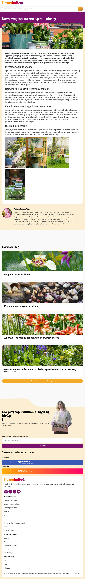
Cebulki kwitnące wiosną (12, 500)
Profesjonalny (9, 530)
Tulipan (6, 538)
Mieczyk (7, 568)
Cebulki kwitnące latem (12, 504)
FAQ (5, 527)
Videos (6, 511)
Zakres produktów (10, 508)
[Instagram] (14, 492)
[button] (81, 3)
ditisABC (78, 574)
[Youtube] (19, 492)
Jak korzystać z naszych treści (14, 523)
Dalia (6, 561)
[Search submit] (80, 9)
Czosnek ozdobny (10, 545)
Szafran (6, 549)
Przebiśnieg (8, 553)
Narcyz (6, 542)
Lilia (5, 564)
